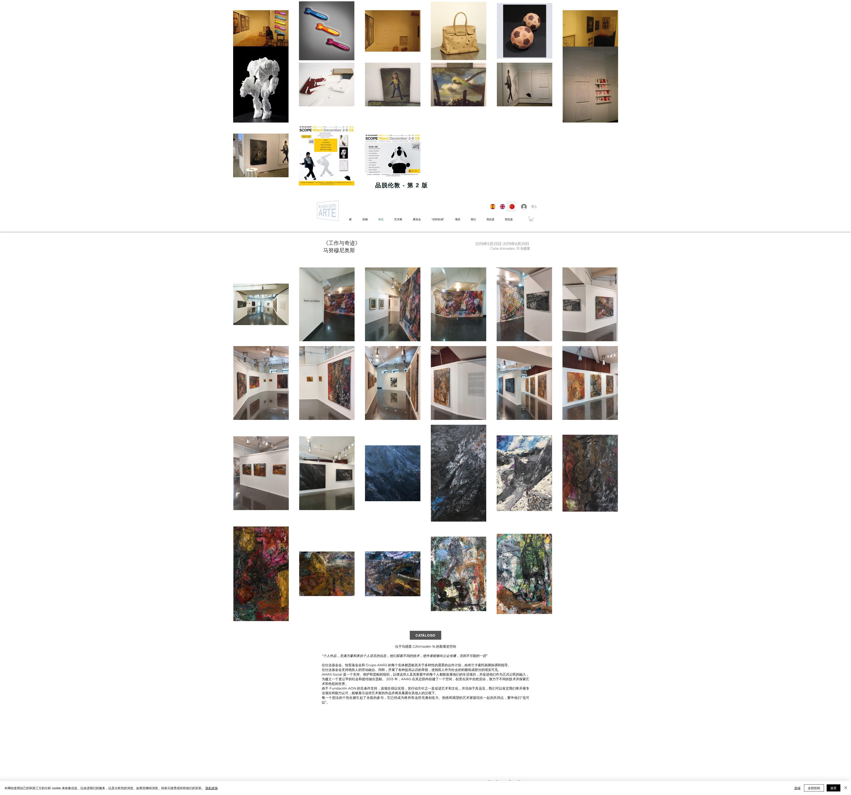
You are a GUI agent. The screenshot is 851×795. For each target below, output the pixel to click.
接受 (833, 788)
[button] (531, 218)
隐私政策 (211, 788)
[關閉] (845, 787)
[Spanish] (491, 206)
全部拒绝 (814, 788)
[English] (501, 206)
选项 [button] (797, 788)
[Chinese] (511, 206)
